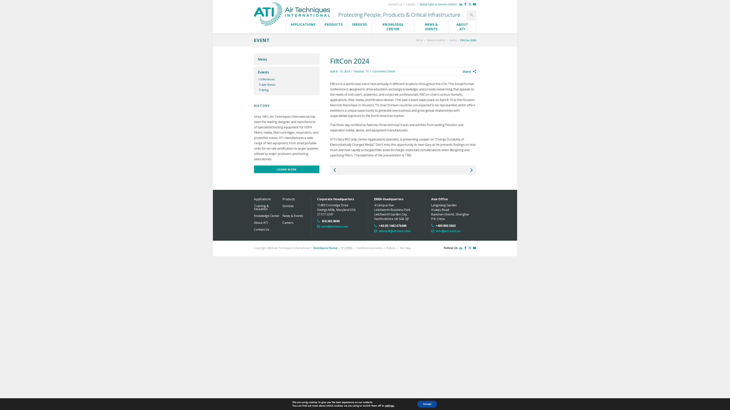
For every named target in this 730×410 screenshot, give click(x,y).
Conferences (267, 79)
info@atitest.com (335, 226)
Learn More (287, 169)
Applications (303, 24)
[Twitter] (469, 4)
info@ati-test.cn (448, 231)
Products (334, 24)
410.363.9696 (331, 221)
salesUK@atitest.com (395, 231)
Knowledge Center (393, 26)
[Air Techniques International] (292, 6)
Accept (427, 404)
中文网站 (346, 248)
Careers (410, 4)
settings (389, 406)
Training (264, 90)
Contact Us (395, 4)
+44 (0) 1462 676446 (392, 226)
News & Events (431, 26)
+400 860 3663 (446, 226)
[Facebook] (465, 4)
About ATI (462, 26)
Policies (391, 248)
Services (359, 24)
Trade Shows (267, 84)
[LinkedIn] (460, 4)
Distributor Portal (325, 248)
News (262, 59)
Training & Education (261, 207)
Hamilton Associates (369, 248)
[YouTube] (474, 4)
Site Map (405, 248)
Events (263, 72)
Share (467, 71)
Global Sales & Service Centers (438, 4)
